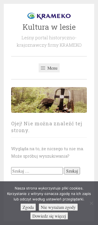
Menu (51, 68)
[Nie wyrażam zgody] (91, 203)
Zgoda (28, 207)
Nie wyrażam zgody (58, 207)
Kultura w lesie (49, 27)
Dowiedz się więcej (49, 216)
